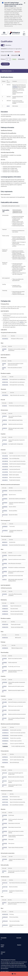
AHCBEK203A (5, 611)
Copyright (18, 937)
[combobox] (8, 59)
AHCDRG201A (5, 648)
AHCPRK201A (5, 757)
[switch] (3, 45)
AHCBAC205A (5, 627)
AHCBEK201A (5, 605)
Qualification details (8, 71)
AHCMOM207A (5, 732)
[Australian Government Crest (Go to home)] (4, 33)
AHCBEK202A (5, 608)
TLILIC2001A (15, 87)
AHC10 (8, 106)
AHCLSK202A (5, 455)
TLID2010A (14, 86)
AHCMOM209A (5, 738)
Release (3, 59)
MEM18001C (4, 542)
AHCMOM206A (5, 730)
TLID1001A (4, 579)
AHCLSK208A (5, 472)
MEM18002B (4, 545)
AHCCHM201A (5, 395)
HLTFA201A (4, 405)
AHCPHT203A (5, 802)
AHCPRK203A (5, 762)
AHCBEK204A (5, 613)
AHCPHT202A (5, 799)
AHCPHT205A (5, 804)
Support (19, 944)
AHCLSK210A (5, 477)
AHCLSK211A (5, 480)
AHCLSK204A (5, 461)
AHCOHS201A (5, 338)
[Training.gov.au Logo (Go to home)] (14, 33)
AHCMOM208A (5, 735)
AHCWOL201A (5, 914)
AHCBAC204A (5, 624)
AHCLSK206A (5, 466)
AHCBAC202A (5, 382)
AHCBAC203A (5, 384)
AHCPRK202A (5, 759)
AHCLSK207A (5, 469)
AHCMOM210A (5, 740)
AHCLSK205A (5, 463)
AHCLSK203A (5, 458)
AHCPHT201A (5, 796)
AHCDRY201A (5, 637)
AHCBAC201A (5, 379)
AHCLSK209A (5, 474)
